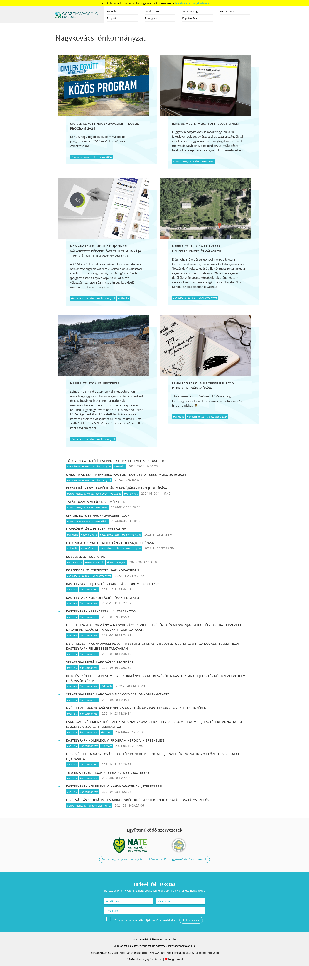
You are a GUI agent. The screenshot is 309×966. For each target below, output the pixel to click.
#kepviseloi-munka (82, 298)
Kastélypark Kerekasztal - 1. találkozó (101, 611)
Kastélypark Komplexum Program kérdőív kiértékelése (115, 740)
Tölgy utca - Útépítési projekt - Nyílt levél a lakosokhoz (117, 461)
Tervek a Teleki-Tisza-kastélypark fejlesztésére (107, 772)
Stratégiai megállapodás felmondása (100, 662)
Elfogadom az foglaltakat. (144, 920)
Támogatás (151, 18)
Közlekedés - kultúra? (86, 557)
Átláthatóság (190, 11)
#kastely (72, 589)
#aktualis (123, 298)
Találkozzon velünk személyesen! (96, 502)
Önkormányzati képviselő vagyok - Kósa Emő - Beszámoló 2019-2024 (126, 474)
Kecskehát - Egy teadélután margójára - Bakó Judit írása (116, 488)
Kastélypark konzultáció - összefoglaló (102, 598)
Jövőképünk (152, 11)
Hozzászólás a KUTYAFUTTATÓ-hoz (96, 529)
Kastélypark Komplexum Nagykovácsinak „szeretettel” (115, 786)
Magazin (112, 18)
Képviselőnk (189, 18)
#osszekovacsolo (109, 534)
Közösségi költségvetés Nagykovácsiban (102, 570)
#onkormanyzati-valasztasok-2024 (91, 157)
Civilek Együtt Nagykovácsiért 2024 (98, 516)
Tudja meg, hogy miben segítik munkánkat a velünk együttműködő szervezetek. (154, 859)
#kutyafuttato (89, 534)
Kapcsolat (170, 939)
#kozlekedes (74, 562)
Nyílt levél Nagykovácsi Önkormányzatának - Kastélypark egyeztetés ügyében (136, 708)
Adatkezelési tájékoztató (147, 939)
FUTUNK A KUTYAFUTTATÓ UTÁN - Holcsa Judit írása (110, 543)
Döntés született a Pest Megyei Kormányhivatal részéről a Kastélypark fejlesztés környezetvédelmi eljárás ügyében (156, 678)
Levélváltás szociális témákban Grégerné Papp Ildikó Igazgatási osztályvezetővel (139, 800)
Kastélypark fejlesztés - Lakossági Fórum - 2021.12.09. (113, 584)
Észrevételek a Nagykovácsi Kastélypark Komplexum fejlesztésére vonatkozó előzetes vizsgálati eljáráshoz (153, 756)
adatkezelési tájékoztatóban (146, 920)
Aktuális (112, 11)
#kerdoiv (106, 732)
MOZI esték (227, 11)
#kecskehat (131, 493)
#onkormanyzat (106, 298)
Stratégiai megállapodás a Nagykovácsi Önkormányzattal (118, 694)
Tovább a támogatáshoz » (192, 3)
